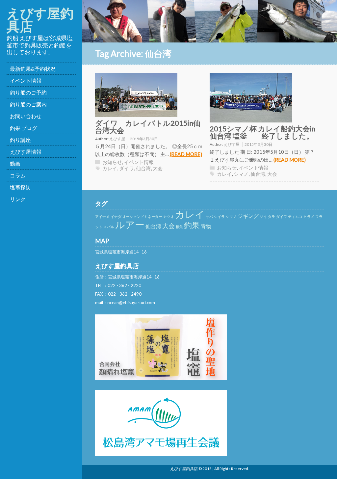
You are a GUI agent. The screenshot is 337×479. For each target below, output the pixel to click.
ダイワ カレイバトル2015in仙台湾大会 (147, 127)
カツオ (168, 216)
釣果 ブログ (23, 128)
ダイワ (126, 168)
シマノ (241, 174)
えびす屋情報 (25, 151)
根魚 (179, 227)
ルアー (129, 224)
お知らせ (112, 162)
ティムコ (295, 216)
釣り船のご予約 (28, 92)
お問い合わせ (25, 116)
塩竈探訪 (20, 187)
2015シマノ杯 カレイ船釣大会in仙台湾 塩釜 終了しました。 (262, 132)
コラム (18, 175)
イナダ (116, 216)
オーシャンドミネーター (142, 216)
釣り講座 (20, 140)
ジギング (248, 216)
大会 (158, 168)
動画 (15, 163)
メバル (108, 227)
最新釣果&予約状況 (33, 69)
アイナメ (102, 216)
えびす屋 (117, 138)
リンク (18, 199)
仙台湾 (143, 168)
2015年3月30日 (144, 138)
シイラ (219, 216)
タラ (271, 216)
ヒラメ (308, 216)
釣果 (192, 225)
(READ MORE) (186, 154)
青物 (206, 226)
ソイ (263, 216)
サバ (209, 216)
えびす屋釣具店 (40, 19)
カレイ (109, 168)
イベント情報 (25, 80)
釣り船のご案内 (28, 104)
